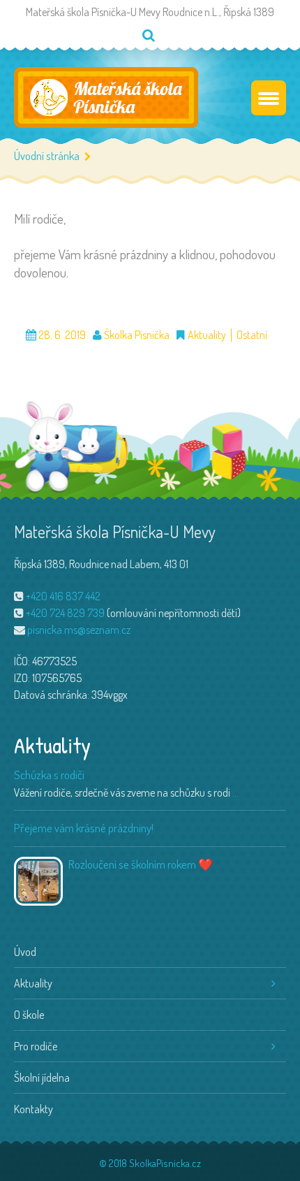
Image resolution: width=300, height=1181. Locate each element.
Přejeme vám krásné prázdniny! (83, 827)
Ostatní (252, 335)
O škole (29, 1015)
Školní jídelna (42, 1078)
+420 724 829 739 (65, 613)
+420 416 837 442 (63, 596)
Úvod (25, 952)
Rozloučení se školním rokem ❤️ (140, 864)
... (235, 792)
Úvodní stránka (47, 155)
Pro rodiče (35, 1046)
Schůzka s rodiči (49, 774)
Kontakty (33, 1109)
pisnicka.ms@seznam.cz (78, 630)
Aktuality (207, 335)
